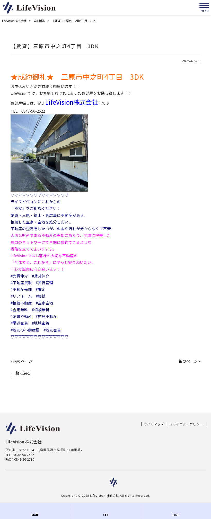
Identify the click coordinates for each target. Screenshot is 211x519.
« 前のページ (21, 361)
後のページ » (189, 361)
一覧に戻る (21, 372)
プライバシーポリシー (186, 424)
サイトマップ (154, 424)
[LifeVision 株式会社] (29, 7)
